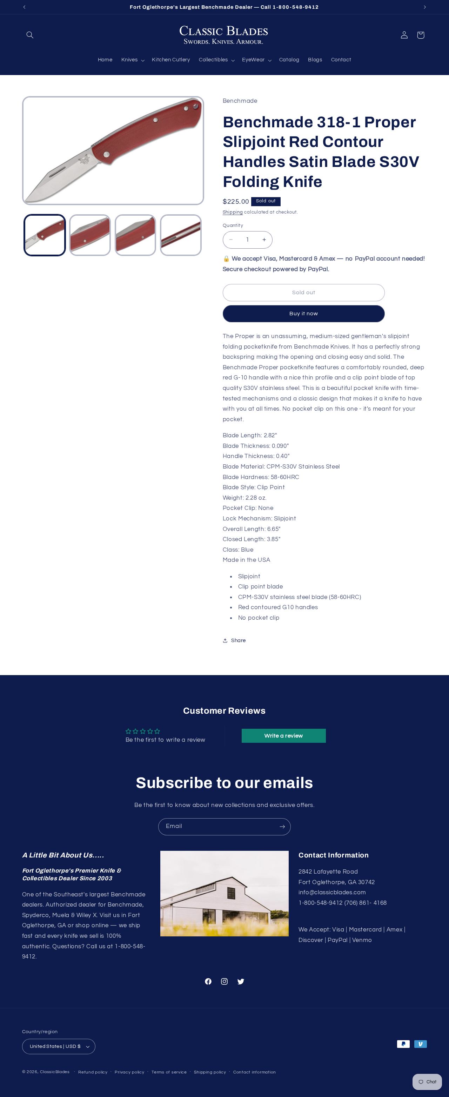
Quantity (233, 225)
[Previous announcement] (24, 7)
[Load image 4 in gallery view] (181, 235)
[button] (30, 35)
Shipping (233, 212)
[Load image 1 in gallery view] (45, 235)
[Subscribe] (282, 826)
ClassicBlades (55, 1072)
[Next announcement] (425, 7)
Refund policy (93, 1072)
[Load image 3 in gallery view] (135, 235)
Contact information (254, 1072)
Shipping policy (210, 1072)
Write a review (283, 736)
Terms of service (169, 1072)
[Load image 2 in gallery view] (90, 235)
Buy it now (304, 313)
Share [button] (238, 640)
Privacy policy (129, 1072)
